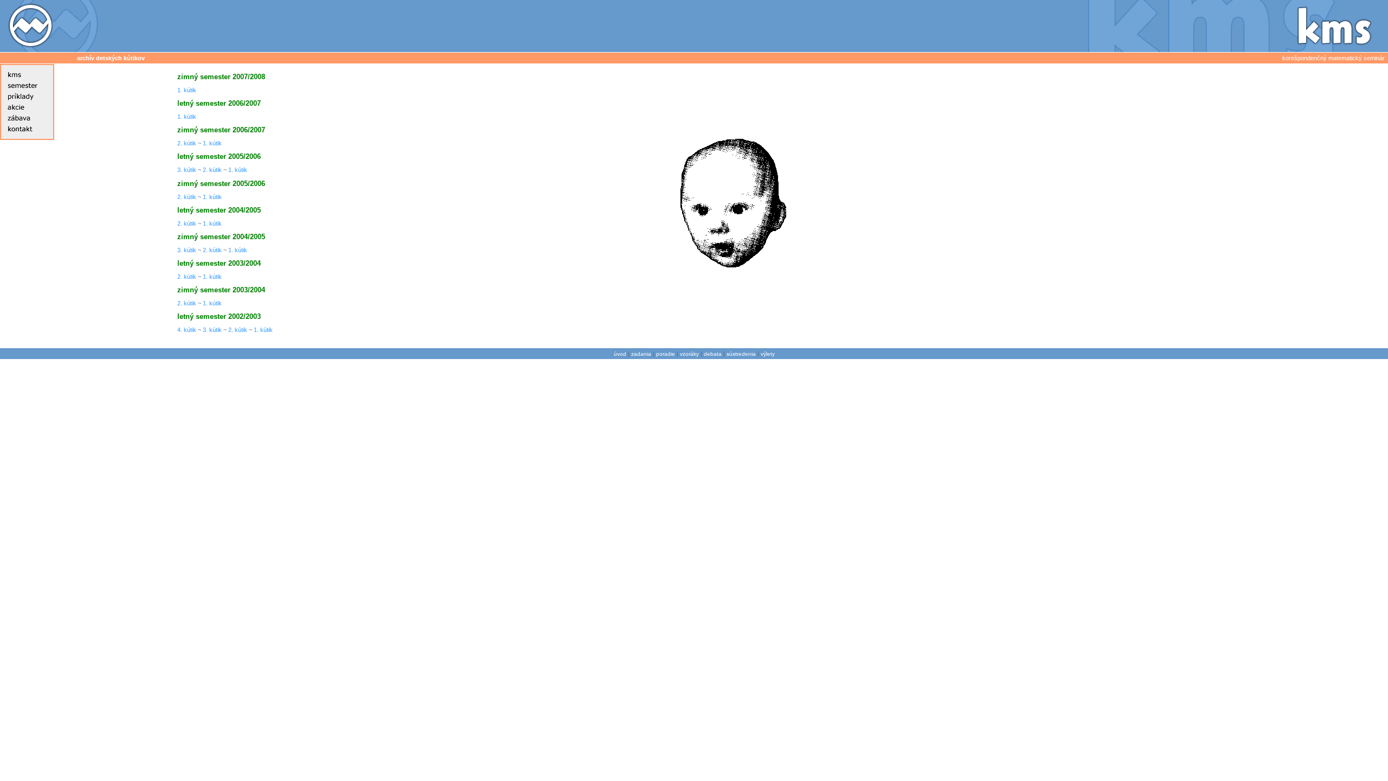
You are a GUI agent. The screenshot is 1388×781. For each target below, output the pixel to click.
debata (713, 354)
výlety (768, 354)
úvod (620, 354)
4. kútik (186, 330)
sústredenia (741, 354)
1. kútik (186, 90)
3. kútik (186, 170)
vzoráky (689, 354)
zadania (641, 354)
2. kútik (186, 143)
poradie (665, 354)
